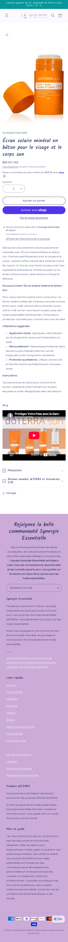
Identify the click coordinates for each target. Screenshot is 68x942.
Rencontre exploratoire (20, 727)
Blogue (10, 720)
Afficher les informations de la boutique (28, 239)
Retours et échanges (19, 768)
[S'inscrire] (58, 588)
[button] (6, 15)
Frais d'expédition (10, 167)
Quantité (7, 182)
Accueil (10, 685)
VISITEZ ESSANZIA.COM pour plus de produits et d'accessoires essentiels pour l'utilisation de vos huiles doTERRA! (31, 662)
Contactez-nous (16, 740)
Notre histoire (14, 692)
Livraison (12, 761)
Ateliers (11, 713)
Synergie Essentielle (21, 930)
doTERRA (12, 699)
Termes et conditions (19, 754)
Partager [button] (11, 493)
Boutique (11, 706)
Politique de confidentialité (22, 775)
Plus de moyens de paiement (34, 218)
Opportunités (14, 733)
